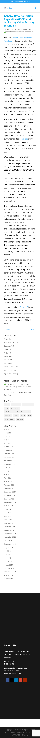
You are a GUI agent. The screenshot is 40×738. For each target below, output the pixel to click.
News (6, 356)
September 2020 (10, 502)
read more (12, 632)
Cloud (6, 349)
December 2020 (10, 492)
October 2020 (9, 499)
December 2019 (10, 534)
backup (7, 405)
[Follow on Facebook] (7, 680)
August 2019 (8, 547)
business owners (28, 405)
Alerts (6, 339)
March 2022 (8, 447)
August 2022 (8, 429)
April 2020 (8, 520)
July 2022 (7, 433)
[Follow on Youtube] (25, 680)
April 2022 (8, 443)
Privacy (6, 360)
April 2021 (8, 478)
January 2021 (9, 488)
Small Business (9, 367)
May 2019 (7, 558)
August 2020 (8, 506)
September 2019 (10, 544)
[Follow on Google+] (20, 680)
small (29, 415)
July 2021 (7, 468)
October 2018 (9, 568)
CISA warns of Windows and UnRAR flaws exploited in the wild (19, 606)
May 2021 (7, 474)
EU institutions (15, 408)
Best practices (9, 342)
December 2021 (10, 457)
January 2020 (9, 530)
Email (6, 408)
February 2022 (9, 450)
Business (18, 29)
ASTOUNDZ (16, 735)
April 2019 (8, 561)
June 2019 (7, 554)
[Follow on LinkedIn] (16, 680)
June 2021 (7, 471)
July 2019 (7, 551)
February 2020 (9, 527)
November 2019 (10, 537)
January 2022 (9, 454)
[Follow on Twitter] (12, 680)
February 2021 (9, 485)
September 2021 (10, 464)
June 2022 (7, 436)
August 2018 (8, 575)
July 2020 (7, 509)
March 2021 (8, 481)
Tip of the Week (10, 374)
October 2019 (9, 540)
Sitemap (25, 735)
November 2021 (10, 461)
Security (31, 29)
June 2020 (7, 513)
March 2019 (8, 565)
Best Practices (16, 405)
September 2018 (10, 572)
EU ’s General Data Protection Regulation (17, 412)
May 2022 (7, 440)
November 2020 (10, 495)
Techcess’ (24, 307)
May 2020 (7, 516)
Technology (8, 370)
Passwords (8, 415)
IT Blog (25, 29)
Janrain (25, 139)
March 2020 (8, 523)
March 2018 (8, 579)
